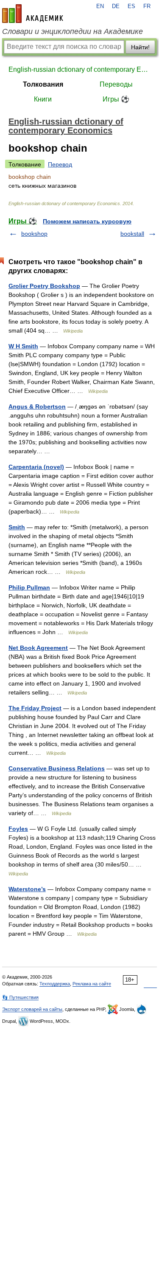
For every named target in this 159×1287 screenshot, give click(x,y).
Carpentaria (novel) (36, 466)
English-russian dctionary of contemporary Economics (79, 69)
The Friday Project (34, 708)
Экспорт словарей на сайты (32, 1009)
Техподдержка (54, 983)
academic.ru (32, 13)
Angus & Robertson (37, 406)
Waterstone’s (27, 889)
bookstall (132, 233)
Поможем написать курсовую (87, 221)
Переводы (116, 84)
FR (147, 6)
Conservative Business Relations (56, 768)
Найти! (140, 47)
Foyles (18, 828)
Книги (43, 99)
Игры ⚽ (116, 99)
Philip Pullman (29, 587)
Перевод (60, 164)
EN (100, 6)
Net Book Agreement (38, 647)
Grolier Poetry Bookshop (44, 285)
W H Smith (23, 346)
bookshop (34, 233)
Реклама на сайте (92, 983)
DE (116, 6)
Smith (16, 527)
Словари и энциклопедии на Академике (72, 31)
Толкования (43, 84)
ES (131, 6)
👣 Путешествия (20, 997)
